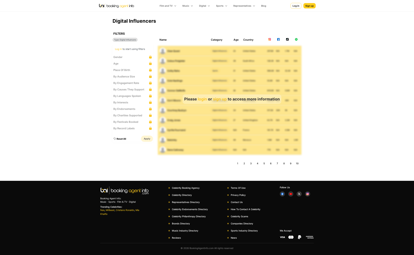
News (234, 237)
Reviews (176, 237)
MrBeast (110, 210)
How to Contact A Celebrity (245, 209)
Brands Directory (181, 223)
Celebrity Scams (239, 216)
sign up (220, 99)
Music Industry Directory (185, 230)
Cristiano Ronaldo (125, 210)
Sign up (309, 5)
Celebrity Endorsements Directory (190, 209)
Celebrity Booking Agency (186, 187)
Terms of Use (238, 187)
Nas (102, 210)
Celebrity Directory (182, 195)
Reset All (121, 138)
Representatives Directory (186, 202)
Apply (147, 138)
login (202, 99)
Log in (296, 5)
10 (297, 163)
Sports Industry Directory (244, 230)
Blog (263, 5)
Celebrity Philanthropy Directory (189, 216)
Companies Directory (242, 223)
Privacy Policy (238, 195)
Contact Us (237, 202)
